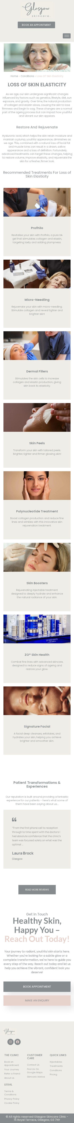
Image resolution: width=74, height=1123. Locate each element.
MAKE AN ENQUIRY (37, 1000)
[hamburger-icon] (67, 35)
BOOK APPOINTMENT (37, 987)
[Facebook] (17, 1042)
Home (14, 76)
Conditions (27, 76)
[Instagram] (10, 1042)
